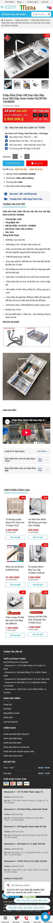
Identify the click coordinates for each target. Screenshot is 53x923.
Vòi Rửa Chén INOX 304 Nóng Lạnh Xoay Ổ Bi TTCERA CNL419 (37, 522)
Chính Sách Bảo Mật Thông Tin (16, 734)
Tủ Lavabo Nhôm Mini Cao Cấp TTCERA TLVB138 (36, 570)
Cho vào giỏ (15, 537)
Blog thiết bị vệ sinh (11, 713)
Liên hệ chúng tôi (10, 722)
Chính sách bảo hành (12, 743)
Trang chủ (7, 704)
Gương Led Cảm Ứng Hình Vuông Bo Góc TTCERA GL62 (37, 619)
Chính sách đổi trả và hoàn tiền (16, 747)
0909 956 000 (21, 169)
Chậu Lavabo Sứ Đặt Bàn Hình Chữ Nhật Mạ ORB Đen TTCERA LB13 (15, 620)
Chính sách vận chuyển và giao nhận (18, 751)
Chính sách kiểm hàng (12, 738)
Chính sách (32, 2)
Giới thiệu (9, 2)
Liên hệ (44, 2)
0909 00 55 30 (36, 169)
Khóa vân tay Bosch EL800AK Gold (15, 568)
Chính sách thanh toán (13, 756)
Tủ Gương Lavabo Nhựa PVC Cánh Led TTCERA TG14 (15, 522)
